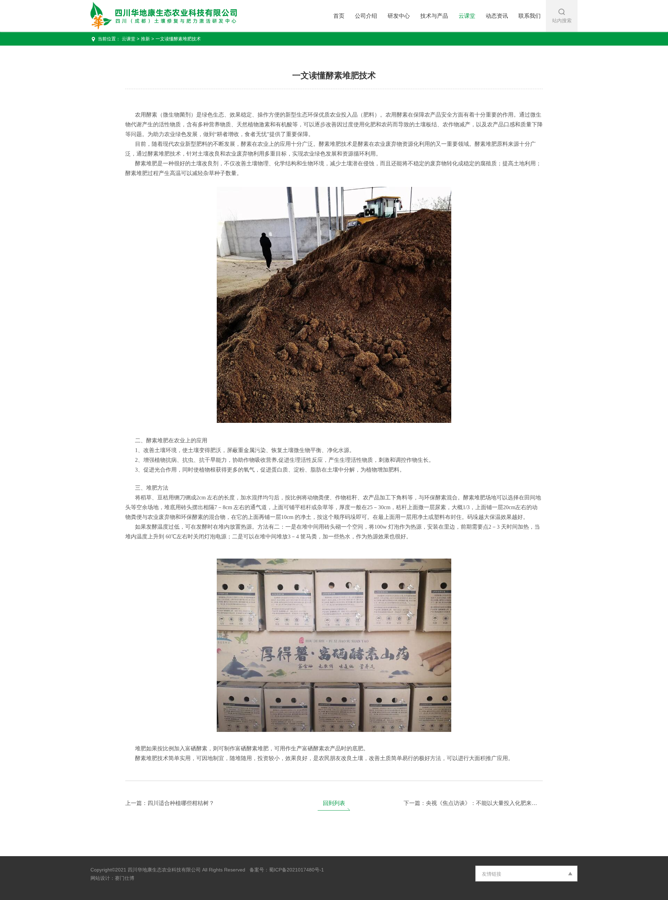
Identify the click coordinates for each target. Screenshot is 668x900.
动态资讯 (497, 16)
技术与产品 (434, 16)
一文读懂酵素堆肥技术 (178, 38)
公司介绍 (366, 16)
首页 (338, 16)
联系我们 (529, 16)
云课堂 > (131, 38)
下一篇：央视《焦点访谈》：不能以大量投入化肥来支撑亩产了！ (473, 803)
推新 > (147, 38)
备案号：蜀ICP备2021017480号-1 (284, 870)
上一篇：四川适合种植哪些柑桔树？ (169, 803)
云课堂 (467, 16)
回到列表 (334, 803)
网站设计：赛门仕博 (112, 878)
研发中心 (399, 16)
